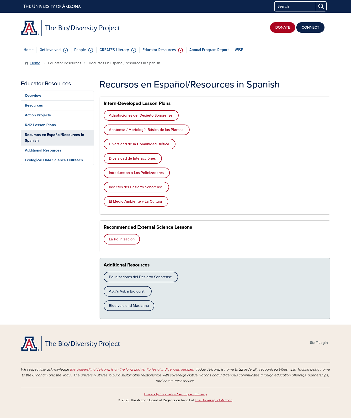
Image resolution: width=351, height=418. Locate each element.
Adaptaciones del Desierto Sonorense (141, 115)
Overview (33, 95)
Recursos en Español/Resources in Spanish (54, 137)
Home (29, 50)
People (80, 50)
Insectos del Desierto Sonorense (136, 187)
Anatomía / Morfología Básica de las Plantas (146, 129)
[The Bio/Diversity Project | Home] (70, 28)
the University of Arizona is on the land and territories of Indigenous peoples (132, 369)
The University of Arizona (213, 400)
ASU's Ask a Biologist (127, 291)
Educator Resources (159, 50)
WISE (239, 50)
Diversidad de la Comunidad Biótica (139, 144)
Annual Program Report (209, 50)
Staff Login (319, 342)
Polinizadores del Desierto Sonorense (141, 277)
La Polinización (122, 239)
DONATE (282, 27)
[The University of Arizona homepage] (52, 6)
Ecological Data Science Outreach (54, 160)
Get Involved (50, 50)
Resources (34, 105)
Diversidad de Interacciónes (133, 158)
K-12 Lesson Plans (40, 125)
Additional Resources (43, 150)
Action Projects (38, 115)
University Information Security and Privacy (175, 394)
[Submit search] (321, 6)
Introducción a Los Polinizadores (137, 172)
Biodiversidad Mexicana (129, 305)
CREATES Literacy (114, 50)
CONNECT (310, 27)
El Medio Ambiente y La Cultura (136, 201)
